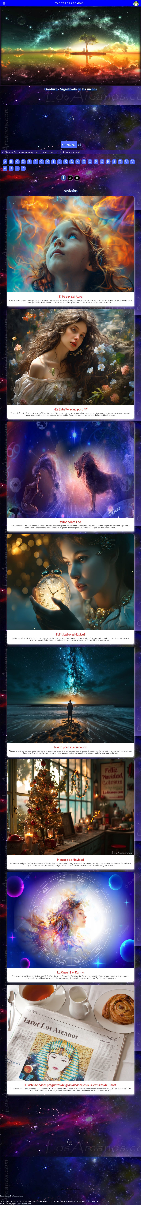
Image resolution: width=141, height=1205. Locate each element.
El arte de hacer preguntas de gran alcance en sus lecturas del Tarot (70, 1085)
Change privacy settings (70, 1189)
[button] (63, 177)
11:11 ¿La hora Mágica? (70, 634)
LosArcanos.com (24, 1204)
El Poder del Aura (70, 297)
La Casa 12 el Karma (70, 972)
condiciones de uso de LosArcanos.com (91, 1201)
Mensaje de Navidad (70, 860)
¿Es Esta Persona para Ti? (71, 409)
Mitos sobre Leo (70, 522)
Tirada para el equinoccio (70, 747)
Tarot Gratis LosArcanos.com (11, 1196)
